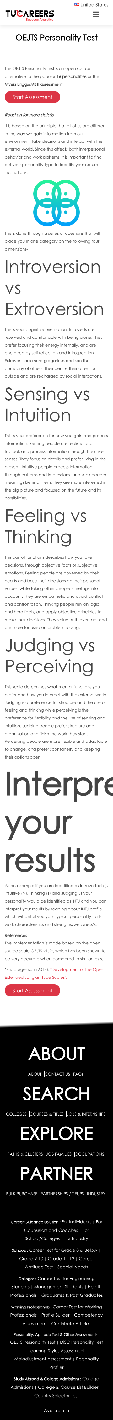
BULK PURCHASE (22, 1193)
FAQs (78, 1074)
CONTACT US (57, 1074)
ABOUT (34, 1074)
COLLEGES (16, 1114)
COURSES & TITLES (47, 1114)
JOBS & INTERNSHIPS (86, 1114)
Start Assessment (32, 97)
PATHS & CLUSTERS (25, 1154)
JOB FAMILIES (59, 1154)
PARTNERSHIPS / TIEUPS (62, 1193)
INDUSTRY (96, 1193)
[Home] (30, 15)
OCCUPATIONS (89, 1154)
